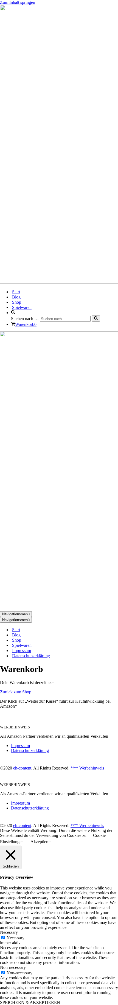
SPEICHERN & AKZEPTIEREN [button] (30, 1002)
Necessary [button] (9, 932)
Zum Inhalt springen (17, 2)
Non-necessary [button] (13, 967)
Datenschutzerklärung (31, 655)
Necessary (15, 937)
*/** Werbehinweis (87, 768)
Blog (16, 297)
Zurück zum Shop (15, 692)
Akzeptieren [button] (41, 841)
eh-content (22, 768)
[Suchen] (96, 318)
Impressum (21, 650)
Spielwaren (22, 307)
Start (16, 291)
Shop (16, 302)
